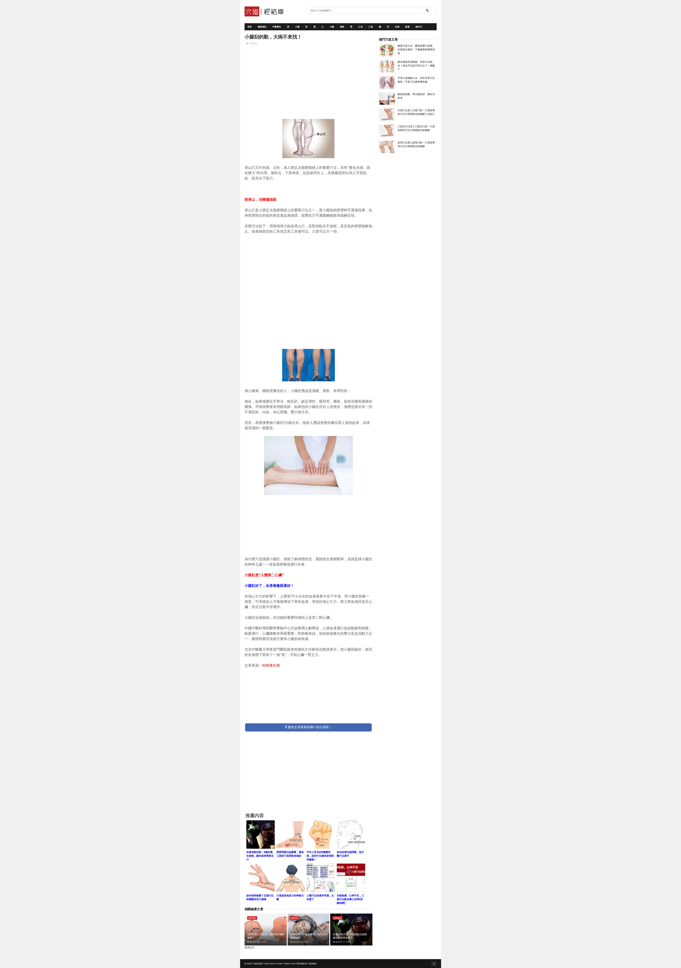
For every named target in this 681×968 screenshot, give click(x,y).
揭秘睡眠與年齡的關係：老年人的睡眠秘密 (309, 936)
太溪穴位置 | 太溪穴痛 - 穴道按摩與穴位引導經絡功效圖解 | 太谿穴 (416, 112)
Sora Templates (286, 963)
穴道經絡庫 (257, 963)
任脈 (397, 26)
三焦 (371, 26)
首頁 (249, 26)
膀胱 (342, 26)
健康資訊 (262, 26)
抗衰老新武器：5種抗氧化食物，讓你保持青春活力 (351, 936)
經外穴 (419, 26)
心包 (360, 26)
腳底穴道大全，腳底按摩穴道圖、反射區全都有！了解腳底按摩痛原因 (416, 49)
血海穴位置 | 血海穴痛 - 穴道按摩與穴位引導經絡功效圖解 (416, 144)
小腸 (332, 26)
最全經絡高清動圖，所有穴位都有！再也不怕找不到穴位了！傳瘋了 (416, 65)
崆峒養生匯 (271, 665)
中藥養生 (276, 26)
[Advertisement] (309, 85)
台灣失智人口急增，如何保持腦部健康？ (265, 936)
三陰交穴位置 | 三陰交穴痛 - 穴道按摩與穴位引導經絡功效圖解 (416, 128)
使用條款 (313, 963)
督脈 (407, 26)
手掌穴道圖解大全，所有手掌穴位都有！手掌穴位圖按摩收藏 (416, 80)
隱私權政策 (302, 963)
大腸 (297, 26)
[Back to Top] (434, 963)
